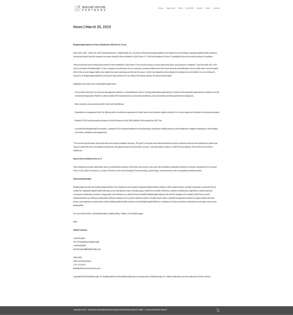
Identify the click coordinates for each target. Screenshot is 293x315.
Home (161, 8)
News (207, 8)
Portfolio (190, 8)
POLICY (164, 310)
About (199, 8)
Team (180, 8)
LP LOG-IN (149, 310)
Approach (170, 8)
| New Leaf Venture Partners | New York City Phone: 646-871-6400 (117, 310)
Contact (216, 8)
